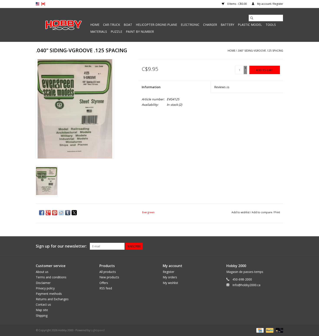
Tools (271, 25)
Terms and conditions (51, 277)
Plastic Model (250, 25)
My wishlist (170, 283)
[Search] (251, 18)
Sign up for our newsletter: (61, 246)
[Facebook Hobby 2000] (279, 246)
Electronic (190, 25)
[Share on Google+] (48, 212)
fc (43, 4)
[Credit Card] (259, 330)
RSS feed (105, 288)
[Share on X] (74, 212)
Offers (103, 283)
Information (151, 87)
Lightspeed (98, 330)
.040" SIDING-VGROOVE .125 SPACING (260, 50)
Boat (128, 25)
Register (168, 272)
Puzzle (116, 31)
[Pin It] (54, 212)
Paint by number (140, 31)
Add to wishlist (241, 212)
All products (107, 272)
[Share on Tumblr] (67, 212)
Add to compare (262, 212)
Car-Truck (111, 25)
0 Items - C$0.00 (237, 4)
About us (42, 272)
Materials (98, 31)
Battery (227, 25)
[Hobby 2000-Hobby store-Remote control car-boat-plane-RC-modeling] (62, 25)
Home (94, 25)
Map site (42, 310)
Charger (210, 25)
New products (109, 277)
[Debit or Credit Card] (278, 330)
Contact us (43, 304)
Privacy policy (45, 288)
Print (277, 212)
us (37, 4)
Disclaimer (43, 283)
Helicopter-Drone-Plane (156, 25)
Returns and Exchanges (52, 299)
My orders (170, 277)
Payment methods (49, 294)
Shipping (42, 315)
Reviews (221, 87)
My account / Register (270, 4)
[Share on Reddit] (61, 212)
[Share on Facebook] (41, 212)
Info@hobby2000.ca (246, 285)
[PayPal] (269, 330)
